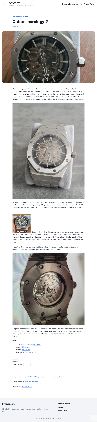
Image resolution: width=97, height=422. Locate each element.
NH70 (30, 377)
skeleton (42, 377)
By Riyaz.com (15, 3)
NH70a (35, 377)
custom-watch (22, 377)
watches (59, 377)
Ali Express (37, 344)
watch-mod (51, 377)
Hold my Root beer (31, 382)
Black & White (27, 386)
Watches (25, 16)
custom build (17, 16)
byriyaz (15, 27)
